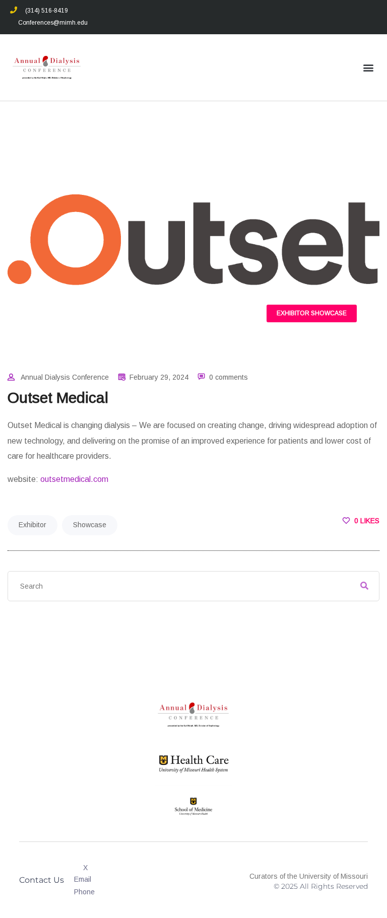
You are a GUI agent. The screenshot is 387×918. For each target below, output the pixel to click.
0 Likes (365, 521)
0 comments (228, 377)
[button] (368, 67)
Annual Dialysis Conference (65, 377)
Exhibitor (293, 313)
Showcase (329, 313)
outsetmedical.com (74, 479)
